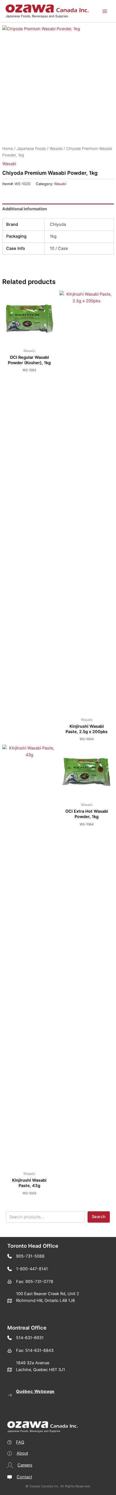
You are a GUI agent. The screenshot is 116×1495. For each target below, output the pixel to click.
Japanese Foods (31, 148)
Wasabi (56, 148)
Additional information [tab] (24, 208)
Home (7, 148)
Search (99, 1216)
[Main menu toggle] (104, 11)
